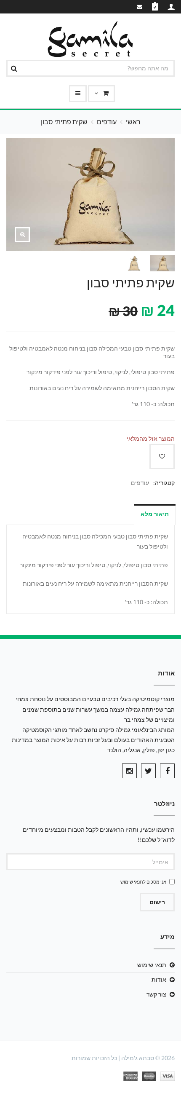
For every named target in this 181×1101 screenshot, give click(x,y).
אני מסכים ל (143, 881)
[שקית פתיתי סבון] (22, 234)
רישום (157, 901)
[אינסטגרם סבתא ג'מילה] (129, 770)
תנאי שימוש (131, 881)
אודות (159, 979)
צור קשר (156, 994)
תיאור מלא (155, 513)
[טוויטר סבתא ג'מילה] (148, 770)
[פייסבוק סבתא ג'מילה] (167, 770)
